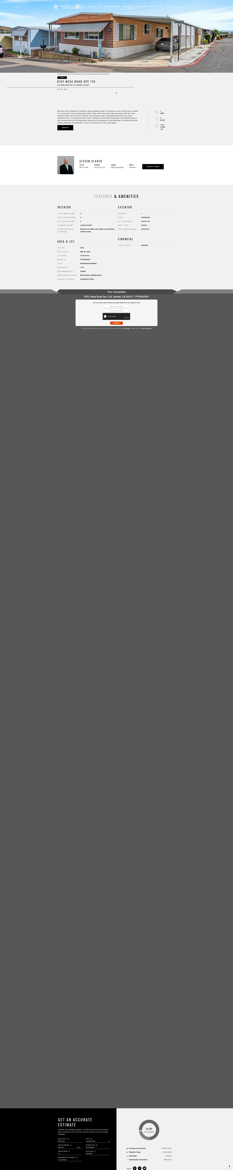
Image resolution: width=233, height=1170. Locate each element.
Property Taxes (135, 1152)
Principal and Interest (137, 1148)
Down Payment (63, 1145)
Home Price (62, 1139)
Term (87, 1139)
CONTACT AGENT (153, 166)
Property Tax (90, 1145)
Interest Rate (62, 1151)
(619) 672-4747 (99, 167)
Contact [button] (65, 127)
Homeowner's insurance (67, 1157)
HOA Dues (89, 1151)
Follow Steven (141, 6)
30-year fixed (90, 1141)
